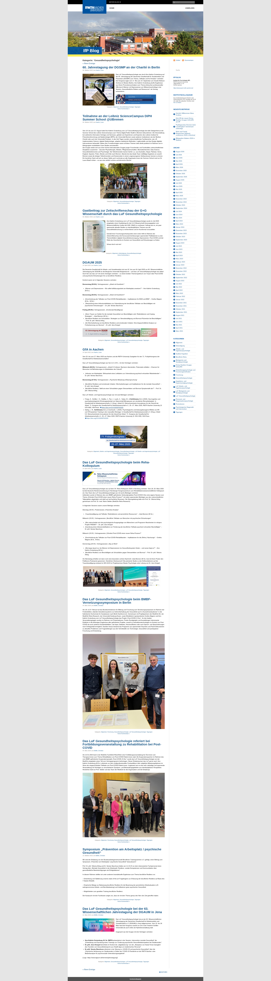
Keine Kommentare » (124, 109)
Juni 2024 (179, 214)
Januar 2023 (180, 265)
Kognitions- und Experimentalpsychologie (184, 382)
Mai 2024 (179, 218)
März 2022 (179, 293)
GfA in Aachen (93, 349)
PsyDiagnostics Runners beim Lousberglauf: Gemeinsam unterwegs (186, 126)
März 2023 (179, 258)
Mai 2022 (179, 287)
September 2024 (181, 208)
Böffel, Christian (98, 605)
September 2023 (181, 240)
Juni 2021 (179, 321)
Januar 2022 (180, 299)
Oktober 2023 (180, 236)
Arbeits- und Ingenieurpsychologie (110, 451)
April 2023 (179, 255)
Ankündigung (122, 253)
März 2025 (179, 195)
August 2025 (180, 180)
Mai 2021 (179, 325)
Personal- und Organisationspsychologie (184, 400)
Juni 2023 (179, 249)
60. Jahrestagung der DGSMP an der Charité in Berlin (121, 67)
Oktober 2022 (180, 274)
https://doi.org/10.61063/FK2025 (112, 407)
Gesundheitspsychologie (127, 107)
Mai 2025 (179, 189)
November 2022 (181, 271)
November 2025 (181, 170)
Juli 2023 (179, 246)
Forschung (110, 732)
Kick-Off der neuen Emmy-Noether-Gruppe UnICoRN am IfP (185, 120)
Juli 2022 (179, 284)
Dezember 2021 (181, 303)
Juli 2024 (179, 211)
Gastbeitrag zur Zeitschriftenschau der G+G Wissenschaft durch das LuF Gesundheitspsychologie (122, 212)
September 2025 (181, 177)
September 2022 (181, 277)
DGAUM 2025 (92, 262)
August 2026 (180, 151)
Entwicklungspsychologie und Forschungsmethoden (185, 371)
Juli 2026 (179, 155)
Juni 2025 (179, 186)
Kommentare (189, 60)
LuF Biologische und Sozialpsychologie (182, 392)
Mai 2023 (179, 252)
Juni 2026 (179, 158)
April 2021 (179, 328)
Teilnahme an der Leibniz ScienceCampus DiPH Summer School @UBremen (117, 117)
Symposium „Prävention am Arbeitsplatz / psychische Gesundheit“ (122, 851)
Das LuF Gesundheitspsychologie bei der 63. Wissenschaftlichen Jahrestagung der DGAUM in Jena (122, 910)
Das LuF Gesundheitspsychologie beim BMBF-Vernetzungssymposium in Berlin (117, 601)
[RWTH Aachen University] (94, 13)
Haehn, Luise (100, 70)
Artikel (178, 60)
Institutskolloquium (135, 979)
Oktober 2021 (180, 309)
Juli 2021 (179, 318)
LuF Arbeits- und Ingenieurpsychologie (146, 451)
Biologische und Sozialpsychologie (182, 361)
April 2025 (179, 192)
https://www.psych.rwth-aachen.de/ (183, 88)
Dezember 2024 (181, 199)
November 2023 (181, 233)
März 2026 (179, 167)
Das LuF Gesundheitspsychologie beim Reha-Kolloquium (116, 464)
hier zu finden (177, 102)
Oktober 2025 (180, 173)
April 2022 (179, 290)
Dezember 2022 (181, 268)
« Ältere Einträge (89, 63)
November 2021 (181, 306)
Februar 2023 (180, 262)
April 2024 (179, 221)
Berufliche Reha (181, 357)
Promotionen (180, 404)
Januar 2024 (180, 227)
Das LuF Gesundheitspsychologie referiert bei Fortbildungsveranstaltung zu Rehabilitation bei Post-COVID (122, 744)
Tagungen (137, 107)
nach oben (164, 972)
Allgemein (116, 107)
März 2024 (179, 224)
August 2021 (180, 315)
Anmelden (189, 8)
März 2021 (179, 331)
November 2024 (181, 202)
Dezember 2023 (181, 230)
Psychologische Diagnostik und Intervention (185, 408)
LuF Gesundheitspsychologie (134, 340)
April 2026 (179, 164)
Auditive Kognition (182, 354)
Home (111, 8)
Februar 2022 (180, 296)
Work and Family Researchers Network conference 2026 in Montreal (185, 133)
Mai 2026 (179, 161)
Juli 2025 (179, 183)
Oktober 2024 (180, 205)
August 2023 (180, 243)
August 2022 (180, 280)
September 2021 (181, 312)
